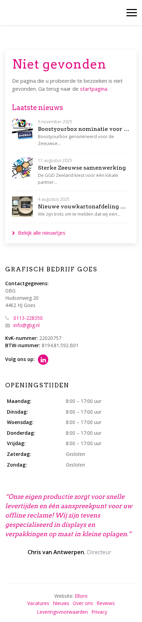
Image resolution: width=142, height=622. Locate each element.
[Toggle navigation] (131, 12)
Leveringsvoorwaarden (62, 612)
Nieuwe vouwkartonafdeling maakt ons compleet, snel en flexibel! (84, 206)
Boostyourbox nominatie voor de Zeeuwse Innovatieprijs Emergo (84, 129)
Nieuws (61, 603)
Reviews (106, 603)
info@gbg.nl (26, 325)
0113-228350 (28, 318)
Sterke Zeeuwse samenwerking (82, 167)
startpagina (93, 88)
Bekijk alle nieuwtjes (41, 232)
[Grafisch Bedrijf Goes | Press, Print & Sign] (19, 13)
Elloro (81, 596)
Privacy (99, 612)
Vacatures (38, 603)
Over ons (83, 603)
